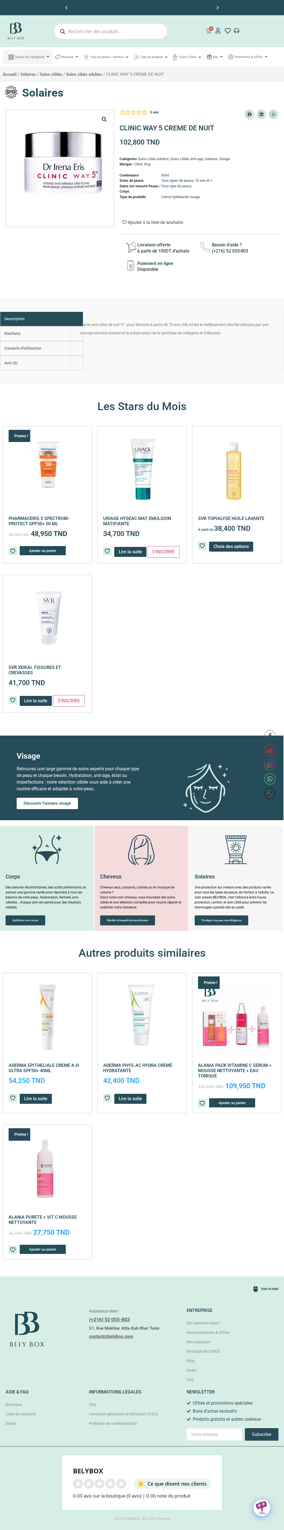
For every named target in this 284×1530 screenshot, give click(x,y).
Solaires (28, 74)
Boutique (14, 1404)
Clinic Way (143, 164)
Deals (192, 1370)
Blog (191, 1361)
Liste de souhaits (21, 1414)
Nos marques (198, 1342)
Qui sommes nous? (203, 1323)
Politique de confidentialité (113, 1423)
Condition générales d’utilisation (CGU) (123, 1414)
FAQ (190, 1379)
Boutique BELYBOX (203, 1351)
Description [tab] (14, 319)
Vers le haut (269, 1289)
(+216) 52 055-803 (109, 1319)
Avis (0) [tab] (11, 363)
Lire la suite (35, 700)
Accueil (10, 74)
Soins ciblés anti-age (186, 159)
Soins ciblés (51, 74)
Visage (224, 159)
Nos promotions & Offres (208, 1332)
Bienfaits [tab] (12, 333)
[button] (66, 8)
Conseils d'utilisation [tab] (22, 348)
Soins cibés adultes (84, 74)
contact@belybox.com (111, 1336)
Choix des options (231, 546)
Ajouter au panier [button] (42, 551)
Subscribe (261, 1434)
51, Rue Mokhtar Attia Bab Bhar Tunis (124, 1328)
